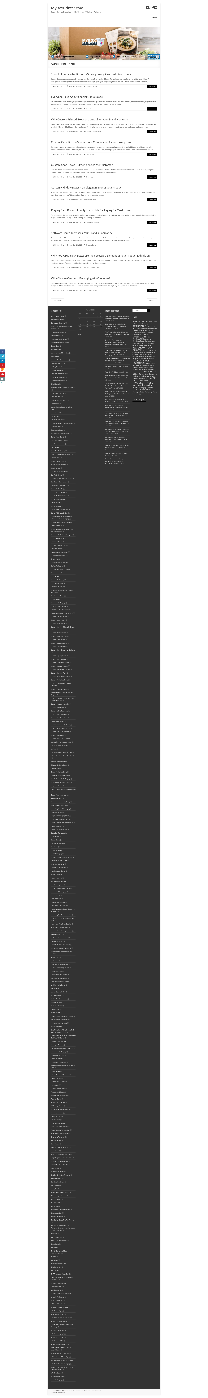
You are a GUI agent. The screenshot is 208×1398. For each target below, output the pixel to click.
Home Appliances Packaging (60, 888)
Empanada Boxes (56, 786)
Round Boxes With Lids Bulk (60, 1130)
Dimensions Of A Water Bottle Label (63, 756)
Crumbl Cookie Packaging (59, 610)
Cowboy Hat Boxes (57, 596)
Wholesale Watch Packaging (60, 1364)
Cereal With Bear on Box (59, 509)
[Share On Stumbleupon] (2, 370)
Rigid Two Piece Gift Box (59, 1126)
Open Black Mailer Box (58, 1041)
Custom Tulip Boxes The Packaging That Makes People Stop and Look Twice (117, 431)
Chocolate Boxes (56, 526)
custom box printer (142, 349)
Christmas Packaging (140, 341)
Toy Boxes (54, 1260)
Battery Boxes (55, 367)
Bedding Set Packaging (58, 374)
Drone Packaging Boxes (59, 772)
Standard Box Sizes (57, 1182)
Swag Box (54, 1189)
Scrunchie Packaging (58, 1137)
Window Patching (57, 1376)
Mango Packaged (56, 1002)
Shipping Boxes (56, 1140)
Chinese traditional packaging (61, 522)
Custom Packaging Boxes (59, 680)
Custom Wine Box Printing (60, 738)
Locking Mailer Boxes (58, 985)
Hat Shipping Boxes (57, 885)
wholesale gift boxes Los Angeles (62, 1360)
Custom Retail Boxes (144, 372)
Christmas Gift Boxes (141, 337)
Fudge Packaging (56, 826)
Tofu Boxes (54, 1247)
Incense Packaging (57, 941)
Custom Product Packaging (60, 704)
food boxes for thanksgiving (60, 802)
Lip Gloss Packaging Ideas (59, 981)
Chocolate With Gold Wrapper (61, 535)
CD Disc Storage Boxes (58, 499)
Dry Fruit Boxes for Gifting (60, 775)
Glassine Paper (56, 850)
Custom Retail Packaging (148, 374)
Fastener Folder (56, 798)
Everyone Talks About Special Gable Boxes (77, 96)
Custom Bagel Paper (58, 620)
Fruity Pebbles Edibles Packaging (62, 823)
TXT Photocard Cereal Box (60, 1274)
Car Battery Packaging (58, 471)
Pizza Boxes (55, 1085)
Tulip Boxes (55, 1270)
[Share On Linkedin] (2, 361)
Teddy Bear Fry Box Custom (60, 1209)
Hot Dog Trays (56, 899)
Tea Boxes (54, 1206)
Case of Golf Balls (57, 489)
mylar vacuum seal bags (59, 1023)
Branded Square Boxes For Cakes (62, 423)
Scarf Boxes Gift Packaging (60, 1133)
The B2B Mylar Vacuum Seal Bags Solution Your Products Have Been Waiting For (116, 386)
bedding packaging (57, 370)
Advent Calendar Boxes (59, 339)
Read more (152, 86)
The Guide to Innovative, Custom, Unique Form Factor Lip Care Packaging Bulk (116, 352)
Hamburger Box (56, 874)
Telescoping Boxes (57, 1216)
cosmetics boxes (139, 345)
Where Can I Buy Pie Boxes (60, 1353)
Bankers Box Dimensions (59, 360)
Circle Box (54, 559)
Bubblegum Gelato (57, 430)
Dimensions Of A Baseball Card (61, 752)
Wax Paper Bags (56, 1311)
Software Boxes (91, 245)
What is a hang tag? (57, 1334)
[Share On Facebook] (2, 351)
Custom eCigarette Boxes (143, 358)
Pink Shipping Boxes (58, 1082)
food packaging (146, 376)
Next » (151, 300)
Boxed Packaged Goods (145, 324)
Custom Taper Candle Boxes (60, 725)
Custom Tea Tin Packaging (60, 732)
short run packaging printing (60, 1154)
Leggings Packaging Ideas (59, 964)
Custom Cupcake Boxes (59, 646)
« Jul (79, 334)
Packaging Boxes (142, 386)
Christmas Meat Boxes (58, 545)
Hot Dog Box (55, 895)
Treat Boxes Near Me (58, 1263)
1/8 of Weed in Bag (57, 316)
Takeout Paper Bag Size (58, 1196)
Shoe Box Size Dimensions (59, 1147)
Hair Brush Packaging (58, 867)
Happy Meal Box (56, 878)
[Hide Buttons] (1, 382)
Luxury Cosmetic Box (58, 992)
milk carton (55, 1009)
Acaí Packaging (56, 336)
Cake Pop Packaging (58, 451)
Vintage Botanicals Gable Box (61, 1293)
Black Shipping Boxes (58, 380)
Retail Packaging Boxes (58, 1123)
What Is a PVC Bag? (57, 1337)
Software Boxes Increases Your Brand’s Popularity (81, 233)
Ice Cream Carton (57, 934)
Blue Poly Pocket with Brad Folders (63, 387)
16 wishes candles (57, 319)
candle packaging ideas (58, 464)
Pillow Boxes (55, 1071)
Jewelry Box (55, 957)
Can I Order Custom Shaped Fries (62, 454)
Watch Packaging (57, 1300)
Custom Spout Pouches (59, 714)
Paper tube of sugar (57, 1055)
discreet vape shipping (58, 761)
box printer (55, 413)
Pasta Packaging (56, 1059)
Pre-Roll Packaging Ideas (59, 1109)
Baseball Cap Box (57, 363)
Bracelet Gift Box (57, 420)
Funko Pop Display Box (59, 829)
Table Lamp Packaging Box (60, 1192)
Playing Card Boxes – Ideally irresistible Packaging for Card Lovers (91, 210)
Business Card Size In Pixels (60, 433)
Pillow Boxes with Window (60, 1075)
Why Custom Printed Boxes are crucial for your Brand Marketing (90, 119)
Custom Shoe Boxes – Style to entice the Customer (82, 164)
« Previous (58, 300)
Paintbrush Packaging (58, 1052)
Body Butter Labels (57, 393)
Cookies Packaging (57, 580)
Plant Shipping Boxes (58, 1088)
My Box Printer (59, 86)
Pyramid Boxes (56, 1116)
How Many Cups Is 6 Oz (59, 905)
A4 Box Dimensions (57, 332)
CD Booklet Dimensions (59, 496)
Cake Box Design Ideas (58, 440)
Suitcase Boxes (56, 1185)
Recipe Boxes (55, 1120)
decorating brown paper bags (61, 742)
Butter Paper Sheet (57, 437)
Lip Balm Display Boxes (59, 974)
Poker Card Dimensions (59, 1095)
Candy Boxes (55, 468)
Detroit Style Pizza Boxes (59, 745)
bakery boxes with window (60, 353)
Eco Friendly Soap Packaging (60, 782)
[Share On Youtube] (2, 374)
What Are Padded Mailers (59, 1321)
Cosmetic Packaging (147, 343)
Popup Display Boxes (93, 268)
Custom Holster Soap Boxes (60, 669)
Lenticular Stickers (57, 971)
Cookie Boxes (55, 573)
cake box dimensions (58, 444)
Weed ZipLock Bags (57, 1314)
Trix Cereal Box (56, 1267)
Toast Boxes (55, 1244)
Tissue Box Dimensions (59, 1240)
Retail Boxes (145, 389)
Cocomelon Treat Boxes (59, 562)
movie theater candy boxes (60, 1019)
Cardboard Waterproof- (59, 485)
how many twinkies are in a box (61, 915)
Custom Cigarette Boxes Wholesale (144, 353)
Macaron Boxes (56, 995)
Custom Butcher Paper (58, 633)
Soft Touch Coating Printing (60, 1175)
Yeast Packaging (56, 1380)
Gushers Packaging (57, 864)
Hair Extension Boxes (58, 871)
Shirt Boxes (55, 1144)
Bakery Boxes (55, 349)
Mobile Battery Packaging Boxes (62, 1016)
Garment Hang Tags (57, 843)
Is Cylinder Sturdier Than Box (61, 948)
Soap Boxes (55, 1168)
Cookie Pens (55, 576)
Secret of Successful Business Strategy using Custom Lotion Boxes (91, 74)
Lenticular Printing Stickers (60, 968)
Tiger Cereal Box (56, 1237)
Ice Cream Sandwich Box (59, 938)
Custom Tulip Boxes (57, 735)
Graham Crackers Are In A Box (61, 857)
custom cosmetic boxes (140, 356)
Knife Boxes (55, 961)
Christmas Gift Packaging (141, 339)
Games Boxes (55, 840)
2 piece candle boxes (58, 323)
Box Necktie (55, 403)
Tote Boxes (54, 1257)
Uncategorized (56, 1286)
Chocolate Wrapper (57, 538)
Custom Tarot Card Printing (60, 728)
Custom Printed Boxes (93, 131)
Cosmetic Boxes (91, 86)
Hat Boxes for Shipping (58, 881)
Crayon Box (55, 599)
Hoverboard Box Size (58, 902)
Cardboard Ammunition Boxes (61, 478)
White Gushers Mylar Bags (60, 1357)
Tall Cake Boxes (56, 1199)
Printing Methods (57, 1113)
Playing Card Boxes (92, 222)
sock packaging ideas (58, 1171)
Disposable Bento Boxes (59, 765)
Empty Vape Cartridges (59, 795)
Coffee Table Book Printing (60, 569)
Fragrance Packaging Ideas (60, 816)
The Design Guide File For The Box (62, 1220)
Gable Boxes (90, 109)
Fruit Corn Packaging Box (59, 819)
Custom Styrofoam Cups (59, 718)
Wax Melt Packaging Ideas (59, 1307)
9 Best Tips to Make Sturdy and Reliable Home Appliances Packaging (115, 461)
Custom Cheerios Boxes (59, 636)
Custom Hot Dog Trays (58, 673)
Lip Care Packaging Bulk (59, 978)
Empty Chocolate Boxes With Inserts (63, 789)
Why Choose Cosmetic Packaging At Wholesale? (80, 278)
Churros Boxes (56, 549)
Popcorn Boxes (56, 1099)
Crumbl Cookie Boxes (58, 606)
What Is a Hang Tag (57, 1330)
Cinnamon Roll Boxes (58, 555)
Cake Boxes (90, 154)
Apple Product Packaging (59, 342)
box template (55, 416)
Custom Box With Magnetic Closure (63, 627)
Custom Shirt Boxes (57, 707)
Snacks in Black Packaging (59, 1165)
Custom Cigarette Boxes (59, 643)
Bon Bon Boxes (56, 397)
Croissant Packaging (58, 603)
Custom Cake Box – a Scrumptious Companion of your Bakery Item (91, 142)
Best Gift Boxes (140, 321)
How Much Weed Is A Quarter (61, 924)
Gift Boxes (54, 847)
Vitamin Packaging (57, 1297)
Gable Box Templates (58, 833)
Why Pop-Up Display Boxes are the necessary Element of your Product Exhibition (100, 255)
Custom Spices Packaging (59, 711)
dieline (53, 749)
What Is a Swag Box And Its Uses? (116, 453)
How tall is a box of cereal (59, 927)
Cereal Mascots (56, 506)
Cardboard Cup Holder (59, 482)
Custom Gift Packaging (58, 659)
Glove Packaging (56, 854)
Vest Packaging (56, 1290)
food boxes (136, 376)
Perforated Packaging (58, 1062)
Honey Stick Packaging (58, 892)
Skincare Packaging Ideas (59, 1161)
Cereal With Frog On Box (59, 513)
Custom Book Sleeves (58, 623)
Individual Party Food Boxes (60, 945)
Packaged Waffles (57, 1045)
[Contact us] (2, 379)
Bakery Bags (55, 346)
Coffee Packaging (57, 566)
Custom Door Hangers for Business (63, 650)
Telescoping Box (56, 1213)
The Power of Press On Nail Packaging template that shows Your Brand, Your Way (63, 1228)
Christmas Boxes (56, 542)
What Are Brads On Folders (60, 1318)
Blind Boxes (55, 384)
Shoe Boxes (89, 177)
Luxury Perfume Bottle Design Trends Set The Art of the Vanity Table (116, 326)
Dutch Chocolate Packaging (60, 779)
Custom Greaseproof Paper (60, 663)
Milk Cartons (55, 1013)
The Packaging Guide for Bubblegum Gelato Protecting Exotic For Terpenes (117, 360)
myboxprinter (141, 382)
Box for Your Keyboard (59, 400)
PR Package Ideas (57, 1106)
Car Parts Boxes (56, 475)
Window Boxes (91, 200)
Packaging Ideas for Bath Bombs (61, 1048)
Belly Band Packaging (58, 377)
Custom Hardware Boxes (59, 666)
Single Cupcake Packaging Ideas (61, 1158)
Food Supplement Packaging (60, 809)
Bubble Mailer (56, 426)
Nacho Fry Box (56, 1026)
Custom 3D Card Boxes (59, 616)
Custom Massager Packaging (60, 676)
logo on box (55, 988)
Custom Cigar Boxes (58, 640)
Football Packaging (57, 812)
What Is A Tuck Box (57, 1341)
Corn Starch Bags (57, 583)
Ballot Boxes (55, 356)
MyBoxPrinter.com (67, 8)
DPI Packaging (56, 768)
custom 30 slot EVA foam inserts (62, 613)
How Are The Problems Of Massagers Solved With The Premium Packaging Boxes (114, 342)
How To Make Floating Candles (61, 931)
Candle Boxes (55, 458)
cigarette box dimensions (59, 552)
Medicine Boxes (56, 1006)
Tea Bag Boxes (55, 1203)
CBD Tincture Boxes (58, 492)
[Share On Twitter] (2, 356)
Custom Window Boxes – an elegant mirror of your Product (87, 187)
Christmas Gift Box (140, 334)
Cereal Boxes (55, 503)
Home (154, 18)
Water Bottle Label (57, 1304)
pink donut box (56, 1078)
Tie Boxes (54, 1234)
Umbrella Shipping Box (58, 1283)
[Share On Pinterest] (2, 365)
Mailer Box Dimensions (59, 999)
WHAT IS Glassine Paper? (59, 1344)
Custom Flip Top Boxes (58, 656)
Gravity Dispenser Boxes (59, 861)
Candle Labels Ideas (57, 461)
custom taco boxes (57, 721)
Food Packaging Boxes (58, 805)
